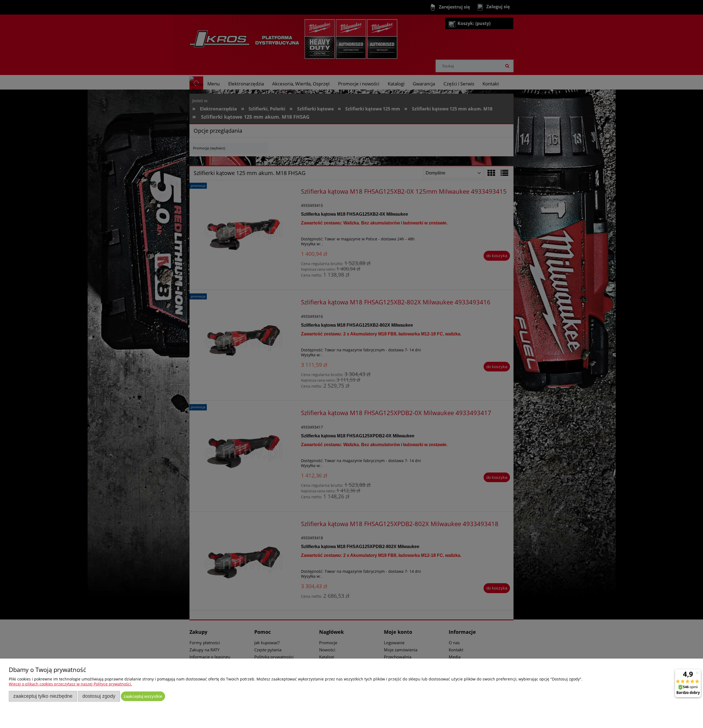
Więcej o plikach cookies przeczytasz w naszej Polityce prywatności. (70, 684)
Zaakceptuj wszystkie (143, 696)
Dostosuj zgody (98, 696)
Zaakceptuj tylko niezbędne (42, 696)
